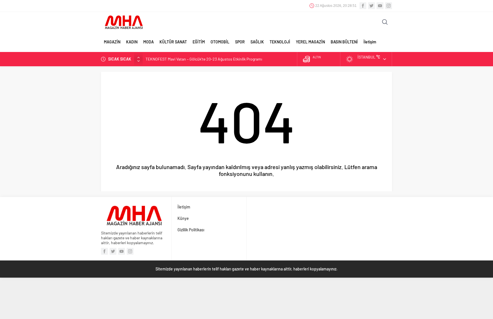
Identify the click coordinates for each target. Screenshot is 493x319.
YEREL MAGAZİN (310, 41)
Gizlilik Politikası (190, 229)
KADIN (132, 41)
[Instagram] (388, 5)
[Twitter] (371, 5)
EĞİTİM (199, 41)
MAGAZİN (112, 41)
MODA (148, 41)
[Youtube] (380, 5)
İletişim (369, 41)
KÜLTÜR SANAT (173, 41)
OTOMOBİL (220, 41)
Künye (183, 218)
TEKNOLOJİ (280, 41)
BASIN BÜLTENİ (344, 41)
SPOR (240, 41)
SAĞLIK (257, 41)
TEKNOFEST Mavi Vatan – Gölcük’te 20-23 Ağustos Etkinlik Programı (204, 59)
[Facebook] (362, 5)
